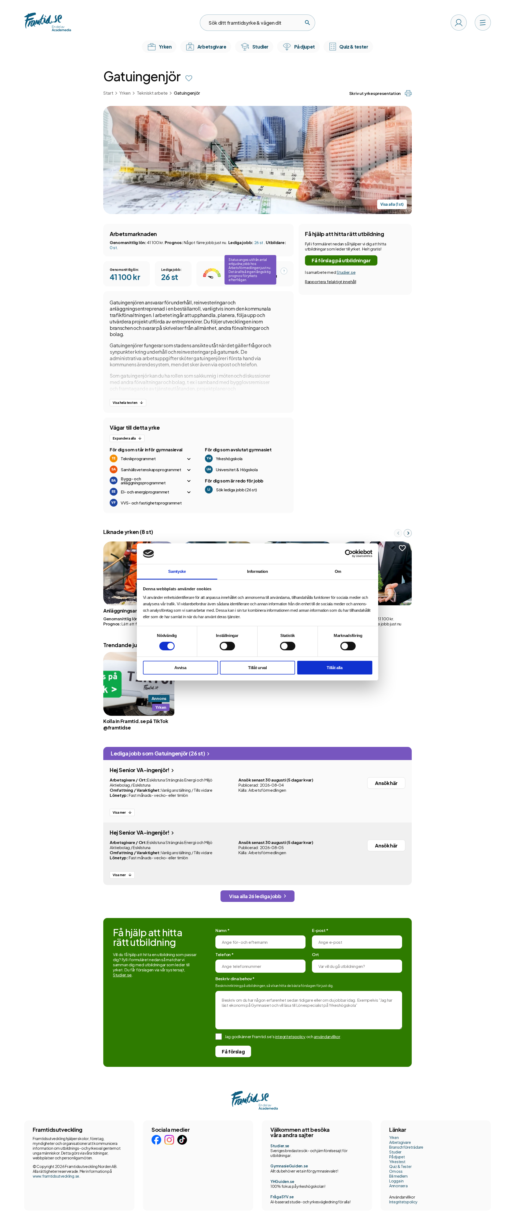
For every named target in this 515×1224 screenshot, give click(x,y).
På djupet (397, 1156)
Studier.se (346, 272)
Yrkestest (397, 1161)
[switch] (227, 646)
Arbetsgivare (400, 1142)
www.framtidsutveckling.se (56, 1176)
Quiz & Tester (400, 1166)
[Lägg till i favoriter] (188, 78)
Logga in (396, 1180)
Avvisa (180, 667)
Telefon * (224, 954)
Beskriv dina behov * (235, 978)
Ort (315, 954)
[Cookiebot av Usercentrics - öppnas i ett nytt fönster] (348, 554)
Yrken (124, 93)
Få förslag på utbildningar (341, 260)
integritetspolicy (290, 1036)
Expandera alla (124, 438)
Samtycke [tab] (177, 571)
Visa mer (119, 812)
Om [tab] (338, 571)
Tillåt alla (335, 667)
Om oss (395, 1171)
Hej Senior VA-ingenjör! (140, 769)
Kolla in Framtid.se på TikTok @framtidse (135, 724)
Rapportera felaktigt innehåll (330, 281)
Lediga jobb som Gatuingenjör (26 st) (158, 753)
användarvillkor (327, 1036)
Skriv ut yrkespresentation (375, 93)
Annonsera (398, 1185)
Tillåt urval (257, 667)
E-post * (320, 930)
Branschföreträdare (406, 1147)
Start (108, 93)
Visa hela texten (125, 403)
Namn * (222, 930)
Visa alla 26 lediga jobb (255, 896)
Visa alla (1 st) (392, 204)
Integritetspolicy (403, 1201)
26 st (259, 242)
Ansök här (386, 783)
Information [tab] (257, 571)
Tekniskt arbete (152, 93)
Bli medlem (398, 1176)
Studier (395, 1151)
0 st (113, 247)
